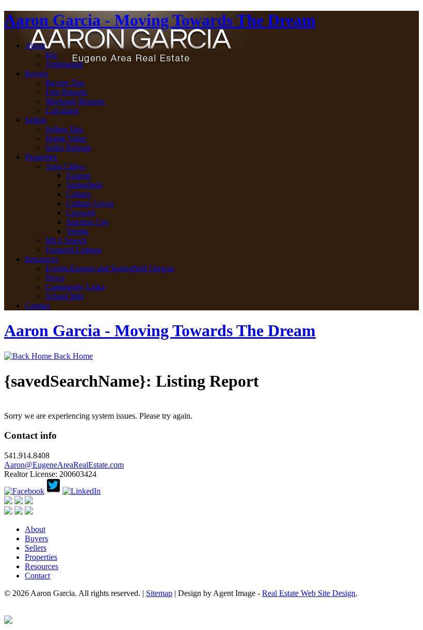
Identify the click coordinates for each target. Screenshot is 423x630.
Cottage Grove (90, 203)
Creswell (80, 212)
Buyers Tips (65, 82)
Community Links (75, 287)
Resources (41, 259)
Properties (41, 157)
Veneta (77, 231)
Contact (37, 305)
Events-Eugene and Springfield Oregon (109, 268)
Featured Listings (73, 249)
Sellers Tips (64, 129)
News (54, 277)
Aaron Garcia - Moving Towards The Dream (160, 20)
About (35, 45)
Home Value (65, 138)
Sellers (35, 119)
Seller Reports (68, 147)
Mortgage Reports (74, 101)
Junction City (87, 222)
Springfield (84, 184)
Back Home (72, 356)
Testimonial (64, 64)
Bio (51, 55)
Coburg (78, 194)
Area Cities (65, 166)
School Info (64, 296)
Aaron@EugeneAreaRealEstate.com (64, 464)
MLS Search (66, 240)
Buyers (36, 73)
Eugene (78, 175)
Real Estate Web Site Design (308, 593)
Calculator (62, 110)
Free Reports (66, 92)
